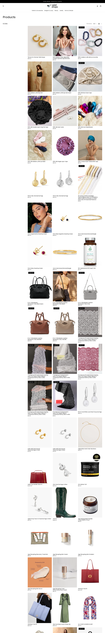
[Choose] (74, 54)
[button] (95, 23)
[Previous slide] (30, 41)
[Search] (3, 6)
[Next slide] (49, 41)
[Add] (49, 54)
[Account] (97, 6)
